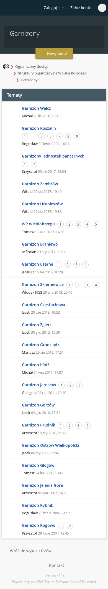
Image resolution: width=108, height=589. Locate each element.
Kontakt (55, 565)
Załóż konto (80, 7)
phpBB (36, 581)
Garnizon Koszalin (39, 128)
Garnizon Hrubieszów (42, 203)
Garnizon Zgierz (37, 324)
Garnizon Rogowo (38, 525)
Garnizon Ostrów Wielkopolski (50, 445)
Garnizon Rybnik (37, 505)
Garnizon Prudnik (38, 425)
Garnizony (29, 79)
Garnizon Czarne (37, 264)
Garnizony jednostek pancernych (53, 156)
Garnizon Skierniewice (43, 284)
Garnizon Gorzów (38, 405)
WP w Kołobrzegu (38, 223)
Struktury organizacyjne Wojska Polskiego (52, 73)
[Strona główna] (7, 8)
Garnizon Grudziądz (40, 344)
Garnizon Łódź (35, 364)
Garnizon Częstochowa (43, 304)
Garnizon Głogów (38, 465)
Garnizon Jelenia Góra (42, 485)
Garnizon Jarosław (39, 384)
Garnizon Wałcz (36, 108)
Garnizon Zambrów (40, 183)
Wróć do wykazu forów (31, 550)
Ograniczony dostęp (31, 66)
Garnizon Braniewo (40, 244)
